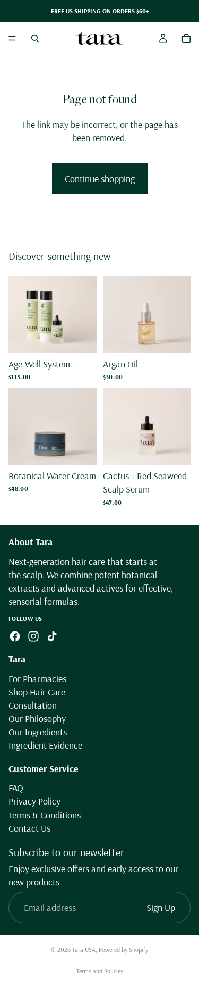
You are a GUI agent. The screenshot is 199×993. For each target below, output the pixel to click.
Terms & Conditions (44, 815)
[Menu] (12, 38)
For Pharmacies (37, 678)
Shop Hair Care (36, 692)
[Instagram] (33, 636)
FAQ (15, 788)
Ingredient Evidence (45, 746)
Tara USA (84, 950)
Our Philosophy (37, 718)
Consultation (32, 705)
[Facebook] (14, 636)
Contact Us (29, 828)
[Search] (35, 38)
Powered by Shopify (123, 950)
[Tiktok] (52, 636)
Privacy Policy (34, 801)
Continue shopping (100, 179)
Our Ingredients (37, 732)
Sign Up (160, 907)
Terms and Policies (99, 971)
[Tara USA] (99, 38)
